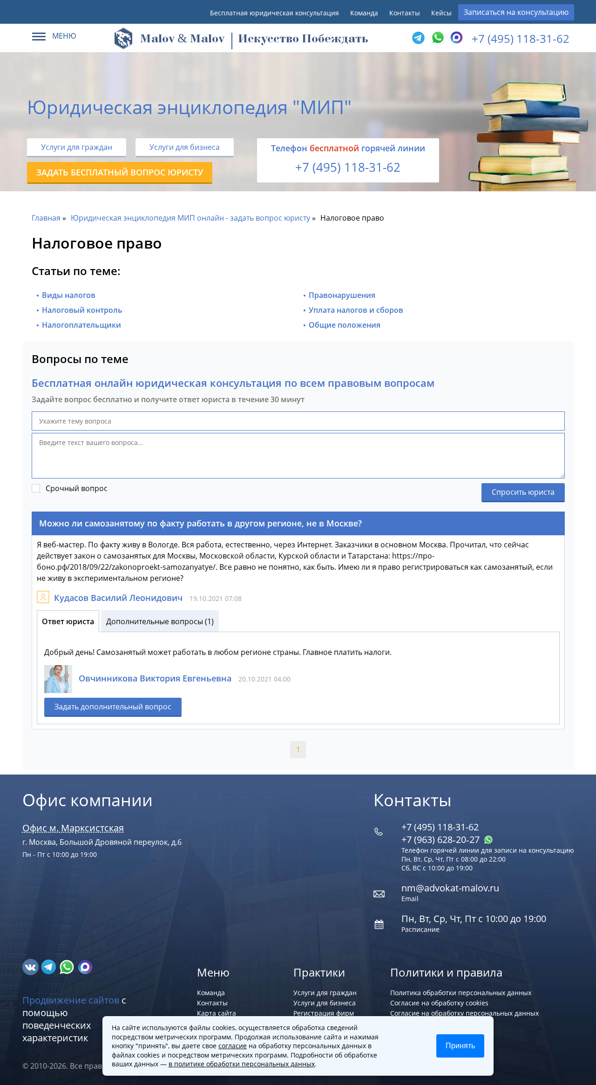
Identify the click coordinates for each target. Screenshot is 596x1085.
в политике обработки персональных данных (242, 1063)
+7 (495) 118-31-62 (520, 38)
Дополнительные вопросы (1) (160, 621)
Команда (364, 12)
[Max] (455, 38)
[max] (85, 966)
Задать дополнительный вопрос (112, 706)
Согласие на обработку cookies (439, 1002)
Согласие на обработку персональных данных (464, 1013)
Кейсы (441, 12)
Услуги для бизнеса (184, 147)
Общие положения (344, 325)
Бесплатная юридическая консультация (274, 12)
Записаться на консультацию (516, 12)
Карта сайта (216, 1013)
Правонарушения (342, 295)
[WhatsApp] (437, 38)
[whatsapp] (68, 966)
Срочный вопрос (77, 488)
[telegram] (418, 38)
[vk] (31, 966)
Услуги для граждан (76, 147)
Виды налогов (68, 295)
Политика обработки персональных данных (460, 992)
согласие (232, 1045)
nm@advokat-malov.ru (450, 888)
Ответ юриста (68, 621)
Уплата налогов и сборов (356, 310)
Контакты (404, 12)
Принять (460, 1046)
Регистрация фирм (323, 1013)
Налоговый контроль (82, 310)
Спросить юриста (523, 492)
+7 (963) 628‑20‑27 (441, 839)
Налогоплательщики (81, 325)
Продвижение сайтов (70, 1000)
